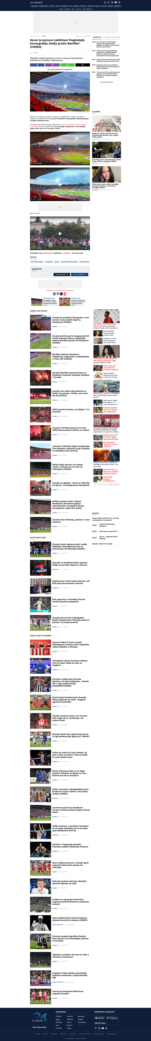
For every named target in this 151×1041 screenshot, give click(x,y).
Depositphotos (111, 1034)
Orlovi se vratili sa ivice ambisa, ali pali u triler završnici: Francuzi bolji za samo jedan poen (69, 755)
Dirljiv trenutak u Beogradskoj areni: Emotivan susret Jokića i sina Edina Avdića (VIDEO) (70, 791)
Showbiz (64, 6)
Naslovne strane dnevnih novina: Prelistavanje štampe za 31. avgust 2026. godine (105, 135)
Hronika (76, 6)
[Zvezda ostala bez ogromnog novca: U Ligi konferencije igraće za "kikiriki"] (40, 739)
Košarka (67, 9)
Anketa (95, 513)
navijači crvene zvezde (69, 262)
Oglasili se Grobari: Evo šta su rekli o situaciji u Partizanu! (70, 956)
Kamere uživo (43, 6)
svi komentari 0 (62, 274)
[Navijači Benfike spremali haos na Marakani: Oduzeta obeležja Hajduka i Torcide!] (40, 378)
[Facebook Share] (37, 64)
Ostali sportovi (87, 9)
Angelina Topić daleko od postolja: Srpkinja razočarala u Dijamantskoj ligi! (69, 975)
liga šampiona (84, 262)
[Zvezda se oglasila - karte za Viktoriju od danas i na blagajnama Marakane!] (40, 488)
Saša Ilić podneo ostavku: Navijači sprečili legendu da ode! (69, 882)
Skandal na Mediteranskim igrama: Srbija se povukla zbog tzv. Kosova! (69, 564)
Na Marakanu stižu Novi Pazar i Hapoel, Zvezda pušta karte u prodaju (50, 301)
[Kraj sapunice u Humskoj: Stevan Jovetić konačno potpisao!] (40, 604)
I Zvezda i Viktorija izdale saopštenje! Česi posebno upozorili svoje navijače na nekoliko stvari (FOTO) (71, 448)
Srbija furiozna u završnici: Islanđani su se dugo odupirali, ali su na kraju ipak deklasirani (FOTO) (70, 828)
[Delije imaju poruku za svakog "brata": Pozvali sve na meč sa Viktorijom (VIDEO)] (40, 470)
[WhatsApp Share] (67, 64)
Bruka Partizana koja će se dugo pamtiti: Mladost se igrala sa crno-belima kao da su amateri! (69, 773)
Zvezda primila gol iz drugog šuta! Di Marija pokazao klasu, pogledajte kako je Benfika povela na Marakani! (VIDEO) (70, 339)
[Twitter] (119, 2)
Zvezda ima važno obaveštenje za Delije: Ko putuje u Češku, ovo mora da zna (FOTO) (70, 393)
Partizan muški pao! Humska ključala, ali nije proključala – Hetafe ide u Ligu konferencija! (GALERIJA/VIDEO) (70, 682)
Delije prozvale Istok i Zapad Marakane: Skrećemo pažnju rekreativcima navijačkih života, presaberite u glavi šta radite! (68, 504)
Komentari (116, 37)
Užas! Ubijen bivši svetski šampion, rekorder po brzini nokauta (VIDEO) (69, 919)
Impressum (53, 1034)
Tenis (73, 9)
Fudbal (61, 9)
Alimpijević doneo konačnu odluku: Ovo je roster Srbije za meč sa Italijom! (70, 663)
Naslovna (33, 36)
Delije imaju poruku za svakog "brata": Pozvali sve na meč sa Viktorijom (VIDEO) (67, 467)
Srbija (110, 6)
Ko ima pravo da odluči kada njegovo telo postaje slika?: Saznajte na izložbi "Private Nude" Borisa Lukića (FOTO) (108, 44)
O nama (37, 1034)
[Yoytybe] (115, 2)
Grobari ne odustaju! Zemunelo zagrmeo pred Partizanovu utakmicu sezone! (70, 902)
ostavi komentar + (79, 274)
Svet (70, 6)
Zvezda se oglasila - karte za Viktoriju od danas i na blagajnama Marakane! (71, 484)
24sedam (66, 253)
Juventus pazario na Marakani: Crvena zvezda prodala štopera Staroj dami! (71, 810)
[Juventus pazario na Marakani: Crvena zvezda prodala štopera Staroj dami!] (40, 813)
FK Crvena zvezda (37, 262)
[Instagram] (112, 2)
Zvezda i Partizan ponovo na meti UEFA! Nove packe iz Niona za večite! (70, 429)
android (51, 253)
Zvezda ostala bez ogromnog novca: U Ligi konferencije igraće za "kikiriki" (71, 735)
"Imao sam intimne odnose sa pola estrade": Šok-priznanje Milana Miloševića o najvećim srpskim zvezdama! (108, 74)
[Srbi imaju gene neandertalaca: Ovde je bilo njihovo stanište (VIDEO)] (106, 150)
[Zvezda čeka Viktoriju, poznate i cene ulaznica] (40, 525)
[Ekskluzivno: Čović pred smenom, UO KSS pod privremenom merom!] (40, 586)
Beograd (81, 1016)
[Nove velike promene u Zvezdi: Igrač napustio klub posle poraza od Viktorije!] (40, 868)
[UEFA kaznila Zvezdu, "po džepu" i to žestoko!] (40, 414)
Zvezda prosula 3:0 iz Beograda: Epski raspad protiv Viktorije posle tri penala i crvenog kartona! (70, 620)
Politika (52, 6)
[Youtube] (65, 293)
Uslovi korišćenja (98, 1034)
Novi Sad (81, 1025)
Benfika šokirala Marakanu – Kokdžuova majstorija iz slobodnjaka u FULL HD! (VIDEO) (70, 356)
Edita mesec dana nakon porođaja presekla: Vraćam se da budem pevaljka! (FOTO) (105, 186)
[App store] (100, 1017)
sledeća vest (75, 298)
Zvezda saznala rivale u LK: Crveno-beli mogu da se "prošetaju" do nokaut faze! (70, 718)
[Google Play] (112, 1017)
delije (57, 262)
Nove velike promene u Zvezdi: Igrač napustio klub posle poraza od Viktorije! (70, 865)
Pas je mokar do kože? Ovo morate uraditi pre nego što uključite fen (108, 60)
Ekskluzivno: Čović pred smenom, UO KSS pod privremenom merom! (71, 582)
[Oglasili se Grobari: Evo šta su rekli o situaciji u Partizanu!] (40, 960)
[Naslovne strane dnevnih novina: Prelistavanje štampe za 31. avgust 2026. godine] (106, 124)
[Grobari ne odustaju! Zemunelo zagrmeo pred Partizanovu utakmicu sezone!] (40, 904)
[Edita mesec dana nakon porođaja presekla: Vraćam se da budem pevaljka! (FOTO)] (106, 174)
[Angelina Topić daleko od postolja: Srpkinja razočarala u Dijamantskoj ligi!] (40, 978)
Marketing (63, 1034)
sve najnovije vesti (106, 82)
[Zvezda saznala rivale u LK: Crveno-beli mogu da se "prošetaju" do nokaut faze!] (40, 721)
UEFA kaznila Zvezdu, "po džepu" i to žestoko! (70, 410)
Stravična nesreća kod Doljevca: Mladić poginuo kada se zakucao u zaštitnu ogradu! (108, 66)
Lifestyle (90, 6)
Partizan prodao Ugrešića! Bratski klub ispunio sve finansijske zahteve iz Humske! (70, 938)
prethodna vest (49, 298)
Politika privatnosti (85, 1034)
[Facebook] (108, 2)
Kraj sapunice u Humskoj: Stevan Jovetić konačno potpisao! (68, 600)
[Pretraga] (105, 2)
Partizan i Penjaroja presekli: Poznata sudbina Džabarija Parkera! (70, 845)
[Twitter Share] (83, 64)
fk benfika (49, 262)
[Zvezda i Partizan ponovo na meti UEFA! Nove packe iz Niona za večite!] (40, 433)
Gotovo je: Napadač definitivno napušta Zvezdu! (67, 992)
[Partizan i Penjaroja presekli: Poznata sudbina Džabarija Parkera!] (40, 849)
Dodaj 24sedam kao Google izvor (61, 70)
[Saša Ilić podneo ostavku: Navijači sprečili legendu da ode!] (40, 886)
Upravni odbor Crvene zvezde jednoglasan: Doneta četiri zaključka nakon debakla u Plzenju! (70, 644)
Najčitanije (106, 37)
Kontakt (45, 1034)
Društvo (83, 6)
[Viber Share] (52, 64)
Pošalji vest (72, 1034)
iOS (44, 253)
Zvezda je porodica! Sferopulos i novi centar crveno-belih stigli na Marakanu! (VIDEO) (70, 320)
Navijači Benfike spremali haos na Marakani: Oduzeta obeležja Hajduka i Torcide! (70, 375)
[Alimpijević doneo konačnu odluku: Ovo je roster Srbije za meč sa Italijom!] (40, 666)
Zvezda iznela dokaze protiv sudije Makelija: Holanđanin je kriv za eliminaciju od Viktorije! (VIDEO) (69, 546)
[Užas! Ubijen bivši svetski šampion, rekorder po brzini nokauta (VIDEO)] (40, 923)
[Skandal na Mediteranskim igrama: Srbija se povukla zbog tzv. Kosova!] (40, 568)
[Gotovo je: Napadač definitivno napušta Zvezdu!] (40, 996)
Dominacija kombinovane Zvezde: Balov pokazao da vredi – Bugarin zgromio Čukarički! (69, 699)
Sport (57, 6)
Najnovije (34, 6)
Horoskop (117, 6)
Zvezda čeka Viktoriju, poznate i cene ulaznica (71, 521)
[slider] (60, 161)
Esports (78, 9)
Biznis (97, 6)
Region (80, 1019)
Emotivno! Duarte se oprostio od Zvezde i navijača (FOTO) (78, 301)
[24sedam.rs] (36, 2)
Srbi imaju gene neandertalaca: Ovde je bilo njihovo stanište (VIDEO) (106, 160)
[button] (60, 149)
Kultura (103, 6)
